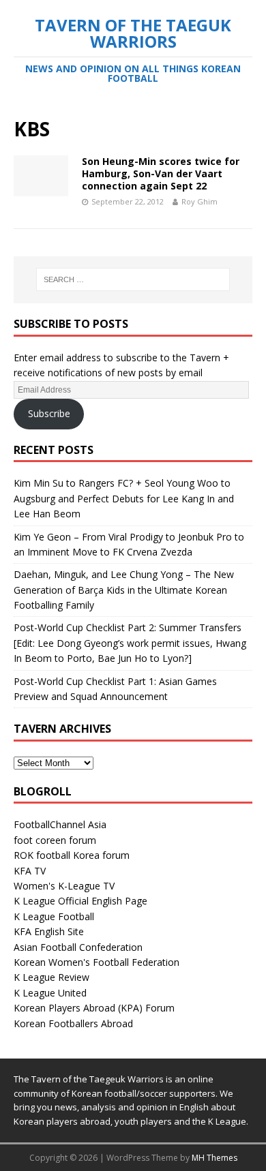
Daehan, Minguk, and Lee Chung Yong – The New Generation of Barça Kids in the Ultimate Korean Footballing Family (124, 589)
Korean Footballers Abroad (73, 1023)
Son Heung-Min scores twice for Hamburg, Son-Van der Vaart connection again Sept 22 (160, 173)
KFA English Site (49, 931)
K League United (50, 992)
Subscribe (49, 413)
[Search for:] (133, 279)
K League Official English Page (80, 900)
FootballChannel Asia (60, 824)
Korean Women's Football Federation (96, 962)
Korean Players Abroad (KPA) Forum (94, 1007)
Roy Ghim (199, 201)
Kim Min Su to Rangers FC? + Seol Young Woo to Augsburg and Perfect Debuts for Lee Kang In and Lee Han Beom (124, 498)
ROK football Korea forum (72, 855)
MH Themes (214, 1158)
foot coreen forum (55, 840)
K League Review (51, 977)
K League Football (54, 916)
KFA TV (30, 870)
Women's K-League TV (64, 885)
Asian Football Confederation (78, 947)
